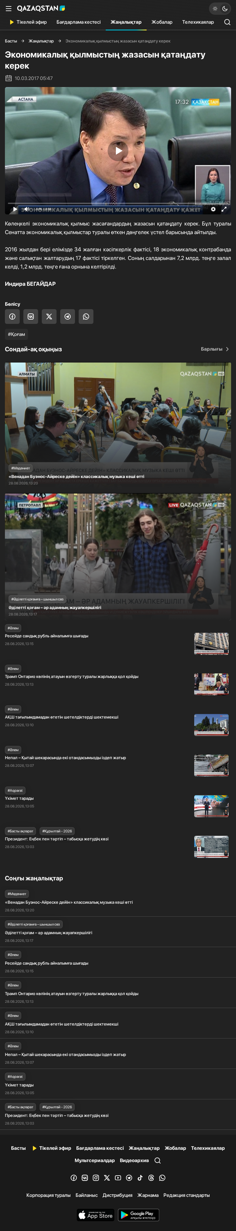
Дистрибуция (117, 1195)
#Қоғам (16, 334)
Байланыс (87, 1195)
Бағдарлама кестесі (79, 22)
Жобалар (161, 22)
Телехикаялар (198, 22)
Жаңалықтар (126, 22)
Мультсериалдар (95, 1160)
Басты (11, 40)
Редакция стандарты (186, 1195)
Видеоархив (134, 1160)
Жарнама (148, 1195)
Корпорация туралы (48, 1195)
